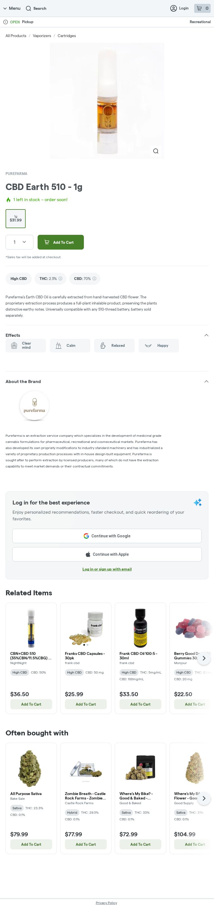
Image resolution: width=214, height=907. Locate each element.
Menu (14, 8)
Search (39, 8)
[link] (19, 279)
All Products (16, 35)
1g (16, 218)
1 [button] (14, 242)
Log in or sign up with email (107, 569)
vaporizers (42, 35)
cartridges (67, 35)
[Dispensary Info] (5, 22)
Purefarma (16, 173)
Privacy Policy (106, 902)
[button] (107, 335)
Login (184, 8)
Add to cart (31, 704)
